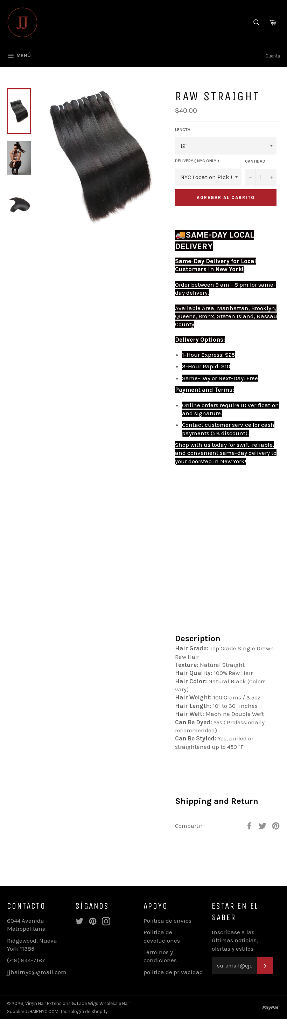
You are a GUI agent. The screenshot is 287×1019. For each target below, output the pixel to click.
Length (182, 129)
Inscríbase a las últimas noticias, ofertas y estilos (235, 940)
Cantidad (255, 161)
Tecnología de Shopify (83, 1011)
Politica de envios (167, 920)
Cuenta (272, 56)
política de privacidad (173, 972)
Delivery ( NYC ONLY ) (197, 160)
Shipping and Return (216, 801)
